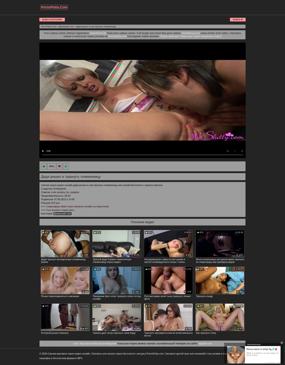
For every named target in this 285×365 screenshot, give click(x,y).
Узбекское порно (190, 36)
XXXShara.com (117, 36)
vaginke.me (205, 343)
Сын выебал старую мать (60, 210)
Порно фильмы (169, 36)
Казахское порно (211, 36)
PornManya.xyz (191, 33)
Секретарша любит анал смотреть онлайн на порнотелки (77, 206)
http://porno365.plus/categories (98, 343)
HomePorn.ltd (98, 33)
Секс (76, 343)
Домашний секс (62, 213)
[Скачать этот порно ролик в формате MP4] (66, 166)
